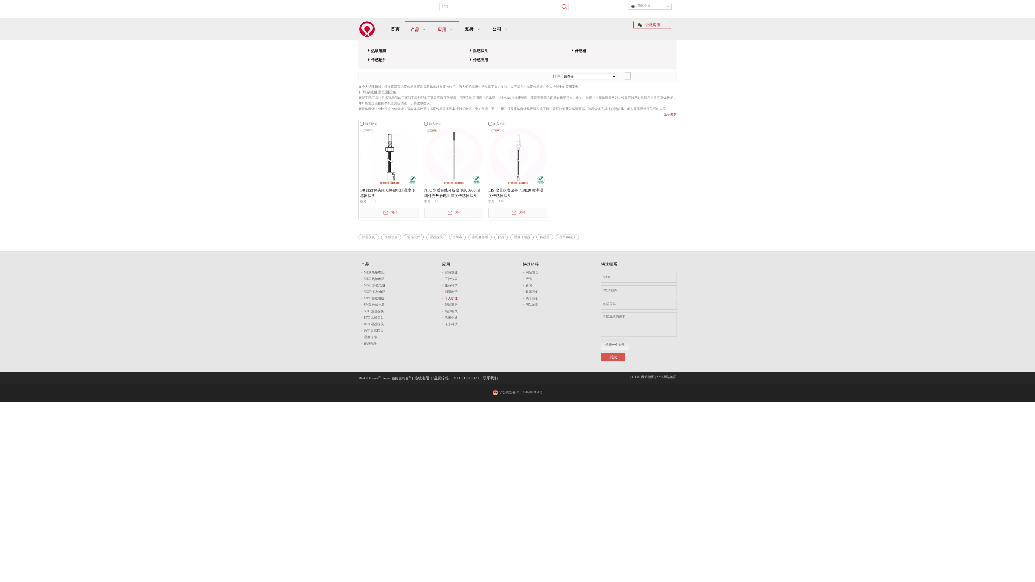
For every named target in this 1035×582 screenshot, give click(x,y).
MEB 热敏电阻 (374, 272)
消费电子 (451, 292)
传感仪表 (391, 237)
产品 (529, 279)
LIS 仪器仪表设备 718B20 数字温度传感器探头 (515, 193)
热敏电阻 (378, 51)
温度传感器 (522, 237)
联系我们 (532, 292)
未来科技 (451, 324)
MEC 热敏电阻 (374, 279)
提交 (613, 357)
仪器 (501, 237)
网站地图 (532, 305)
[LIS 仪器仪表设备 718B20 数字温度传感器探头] (517, 156)
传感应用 (480, 60)
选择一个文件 (615, 345)
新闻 (529, 285)
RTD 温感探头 (374, 324)
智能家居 (451, 305)
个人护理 (451, 298)
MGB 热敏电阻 (374, 285)
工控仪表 (451, 279)
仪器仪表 (368, 237)
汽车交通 (451, 318)
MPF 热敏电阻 (374, 298)
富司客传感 (480, 237)
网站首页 (532, 272)
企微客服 (652, 25)
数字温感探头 (373, 330)
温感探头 (480, 51)
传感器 (580, 51)
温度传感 (370, 337)
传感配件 (378, 60)
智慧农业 (451, 272)
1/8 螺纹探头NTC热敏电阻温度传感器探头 (387, 193)
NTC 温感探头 (374, 311)
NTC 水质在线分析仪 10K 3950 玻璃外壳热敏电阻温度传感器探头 (452, 193)
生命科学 (451, 285)
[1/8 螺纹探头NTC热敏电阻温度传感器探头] (389, 156)
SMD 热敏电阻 (374, 305)
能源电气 (451, 311)
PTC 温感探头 (374, 318)
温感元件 (413, 237)
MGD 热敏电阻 (374, 292)
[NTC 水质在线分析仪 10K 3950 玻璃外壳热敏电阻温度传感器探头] (453, 156)
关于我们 (532, 298)
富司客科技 (567, 237)
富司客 (457, 237)
